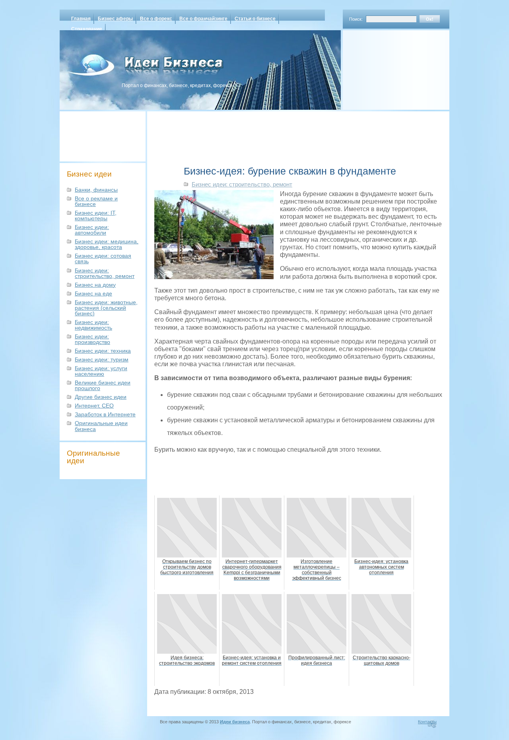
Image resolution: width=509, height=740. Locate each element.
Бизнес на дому (95, 285)
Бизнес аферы (115, 18)
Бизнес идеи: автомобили (92, 230)
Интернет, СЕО (94, 405)
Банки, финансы (96, 189)
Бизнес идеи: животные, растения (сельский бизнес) (106, 308)
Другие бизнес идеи (100, 397)
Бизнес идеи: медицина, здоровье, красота (106, 244)
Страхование (86, 29)
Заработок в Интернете (105, 414)
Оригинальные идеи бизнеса (101, 426)
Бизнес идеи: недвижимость (93, 325)
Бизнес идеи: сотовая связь (103, 258)
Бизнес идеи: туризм (101, 359)
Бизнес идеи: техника (103, 351)
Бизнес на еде (93, 293)
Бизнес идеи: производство (92, 339)
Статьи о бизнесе (255, 18)
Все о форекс (156, 18)
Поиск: (356, 19)
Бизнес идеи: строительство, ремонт (104, 273)
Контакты (427, 721)
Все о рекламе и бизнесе (96, 201)
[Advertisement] (386, 67)
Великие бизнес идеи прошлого (102, 385)
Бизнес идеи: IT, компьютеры (96, 215)
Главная (81, 18)
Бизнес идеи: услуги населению (101, 371)
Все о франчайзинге (203, 18)
